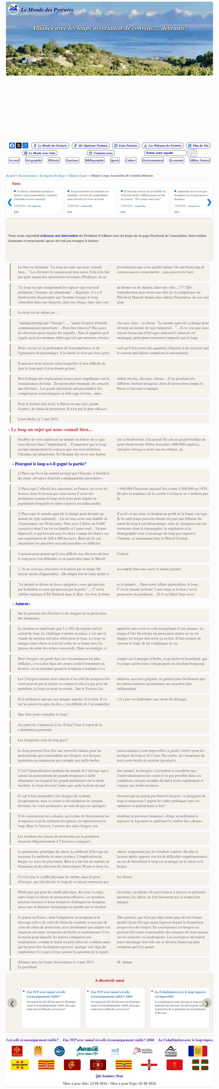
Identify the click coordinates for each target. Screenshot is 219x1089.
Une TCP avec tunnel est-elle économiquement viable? (46, 994)
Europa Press (194, 206)
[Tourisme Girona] (46, 1065)
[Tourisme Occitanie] (17, 1051)
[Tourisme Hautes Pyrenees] (59, 1051)
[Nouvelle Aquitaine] (142, 1051)
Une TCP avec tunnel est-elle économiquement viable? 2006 (111, 994)
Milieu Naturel (200, 160)
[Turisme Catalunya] (20, 1065)
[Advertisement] (109, 109)
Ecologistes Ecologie (52, 175)
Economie (176, 160)
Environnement (152, 160)
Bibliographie (94, 160)
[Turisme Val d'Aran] (98, 1065)
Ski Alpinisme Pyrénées (93, 145)
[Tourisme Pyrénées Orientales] (38, 1051)
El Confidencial (34, 206)
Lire (16, 212)
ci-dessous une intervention (59, 235)
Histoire (54, 160)
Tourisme (72, 160)
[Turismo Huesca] (149, 1065)
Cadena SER (86, 206)
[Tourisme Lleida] (72, 1065)
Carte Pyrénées (128, 145)
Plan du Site (201, 145)
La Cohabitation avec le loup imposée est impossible (180, 994)
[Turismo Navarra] (175, 1065)
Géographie (34, 160)
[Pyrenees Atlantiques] (171, 1051)
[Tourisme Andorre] (197, 1051)
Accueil (14, 160)
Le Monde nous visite (42, 153)
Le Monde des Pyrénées (47, 9)
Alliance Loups (78, 175)
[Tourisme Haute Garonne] (115, 1051)
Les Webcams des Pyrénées (165, 145)
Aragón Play (140, 206)
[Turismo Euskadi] (200, 1065)
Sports (115, 160)
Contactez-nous (103, 153)
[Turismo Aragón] (124, 1065)
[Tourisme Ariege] (87, 1051)
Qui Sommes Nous (109, 1076)
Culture (131, 160)
